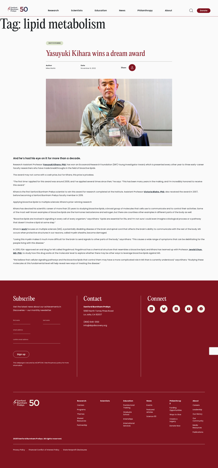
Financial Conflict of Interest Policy (44, 450)
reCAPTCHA (39, 363)
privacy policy (56, 363)
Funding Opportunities (176, 408)
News (122, 10)
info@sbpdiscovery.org (95, 325)
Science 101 (151, 416)
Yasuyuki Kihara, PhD (54, 164)
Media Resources (197, 426)
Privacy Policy (19, 450)
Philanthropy (145, 10)
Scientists (77, 10)
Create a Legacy (173, 420)
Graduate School (127, 413)
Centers (80, 405)
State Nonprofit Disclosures (75, 450)
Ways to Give (175, 414)
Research (53, 10)
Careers (196, 405)
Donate (203, 10)
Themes (80, 414)
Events (149, 405)
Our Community (198, 419)
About (168, 10)
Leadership (197, 409)
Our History (197, 414)
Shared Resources (81, 419)
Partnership (82, 425)
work (24, 229)
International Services (128, 424)
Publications (198, 432)
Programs (81, 409)
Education (101, 10)
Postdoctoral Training (128, 406)
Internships (128, 419)
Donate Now (175, 426)
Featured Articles (150, 410)
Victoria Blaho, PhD (154, 191)
